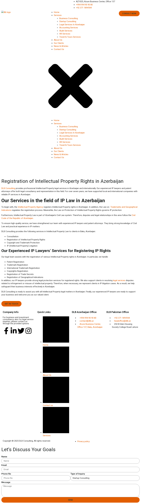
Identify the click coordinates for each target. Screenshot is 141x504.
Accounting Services (68, 27)
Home (56, 12)
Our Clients (59, 43)
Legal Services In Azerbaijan (72, 24)
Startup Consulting (67, 21)
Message (5, 482)
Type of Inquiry (77, 474)
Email (4, 465)
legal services (119, 280)
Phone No (6, 474)
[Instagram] (28, 330)
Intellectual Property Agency (30, 207)
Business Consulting (68, 18)
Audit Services (65, 31)
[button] (70, 85)
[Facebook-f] (6, 330)
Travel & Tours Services (70, 37)
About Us (58, 40)
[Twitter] (21, 330)
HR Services (64, 34)
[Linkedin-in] (13, 330)
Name (4, 456)
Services (58, 15)
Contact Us (59, 49)
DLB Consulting (8, 188)
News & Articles (61, 46)
